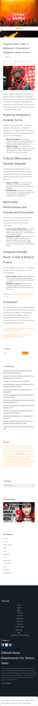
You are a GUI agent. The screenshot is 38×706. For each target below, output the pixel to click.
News (19, 633)
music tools (12, 460)
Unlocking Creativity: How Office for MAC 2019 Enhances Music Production (18, 329)
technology (6, 570)
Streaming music (12, 466)
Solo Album (20, 621)
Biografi (19, 608)
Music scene (6, 63)
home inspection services (17, 452)
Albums (19, 610)
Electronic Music (7, 545)
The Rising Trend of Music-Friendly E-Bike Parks (16, 381)
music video (23, 460)
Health (5, 548)
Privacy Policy (20, 627)
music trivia (17, 460)
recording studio (26, 462)
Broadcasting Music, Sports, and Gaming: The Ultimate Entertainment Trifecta (17, 336)
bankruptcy (15, 446)
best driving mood (22, 446)
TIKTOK (21, 466)
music (9, 57)
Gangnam (19, 61)
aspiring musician (8, 446)
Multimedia (6, 554)
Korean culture (29, 61)
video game (26, 466)
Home (19, 605)
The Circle (20, 615)
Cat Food (8, 448)
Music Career (7, 560)
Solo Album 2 (20, 618)
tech (18, 466)
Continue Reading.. (6, 683)
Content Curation (19, 448)
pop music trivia (19, 462)
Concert (5, 541)
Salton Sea (20, 624)
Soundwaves (5, 466)
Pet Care (29, 460)
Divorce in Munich (28, 448)
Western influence (13, 63)
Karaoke (23, 61)
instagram (26, 452)
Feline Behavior (22, 450)
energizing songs (15, 450)
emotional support (7, 450)
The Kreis (20, 613)
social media (20, 464)
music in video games (26, 456)
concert (13, 448)
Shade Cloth (14, 464)
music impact (17, 456)
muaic (5, 551)
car (28, 446)
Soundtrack (27, 464)
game (27, 450)
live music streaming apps (11, 454)
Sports (5, 566)
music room (22, 458)
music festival (9, 456)
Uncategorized (7, 573)
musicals (27, 454)
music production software (14, 458)
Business (5, 538)
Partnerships (19, 630)
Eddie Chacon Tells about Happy (20, 635)
